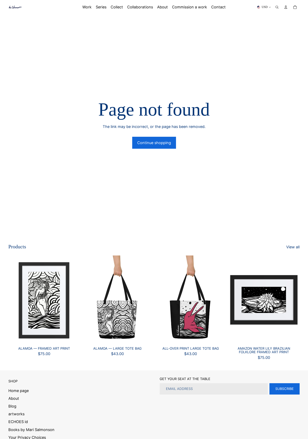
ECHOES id (18, 421)
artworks (16, 414)
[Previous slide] (88, 300)
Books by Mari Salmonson (31, 429)
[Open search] (277, 7)
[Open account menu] (285, 7)
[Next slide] (147, 300)
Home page (18, 390)
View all (293, 247)
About (13, 398)
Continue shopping (154, 143)
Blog (12, 406)
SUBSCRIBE (284, 389)
